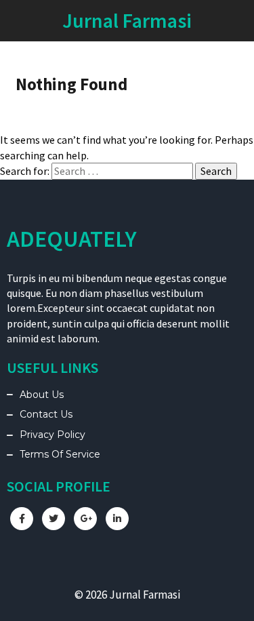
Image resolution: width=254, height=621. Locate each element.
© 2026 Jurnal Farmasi (127, 594)
